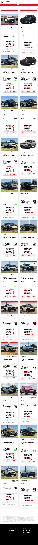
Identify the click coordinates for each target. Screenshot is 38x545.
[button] (18, 19)
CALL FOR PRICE (5, 36)
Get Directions (32, 4)
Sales (7, 4)
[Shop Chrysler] (2, 2)
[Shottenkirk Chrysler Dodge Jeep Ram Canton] (9, 1)
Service (19, 4)
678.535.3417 (26, 530)
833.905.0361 (14, 36)
